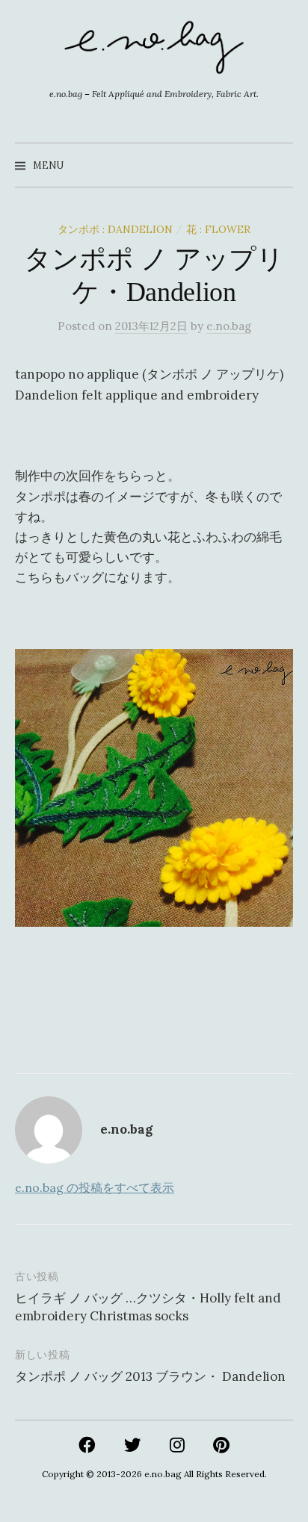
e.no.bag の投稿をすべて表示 (94, 1187)
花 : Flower (218, 229)
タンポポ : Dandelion (115, 229)
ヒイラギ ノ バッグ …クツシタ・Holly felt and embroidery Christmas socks (148, 1307)
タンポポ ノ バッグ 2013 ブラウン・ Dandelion (150, 1376)
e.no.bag (163, 1473)
